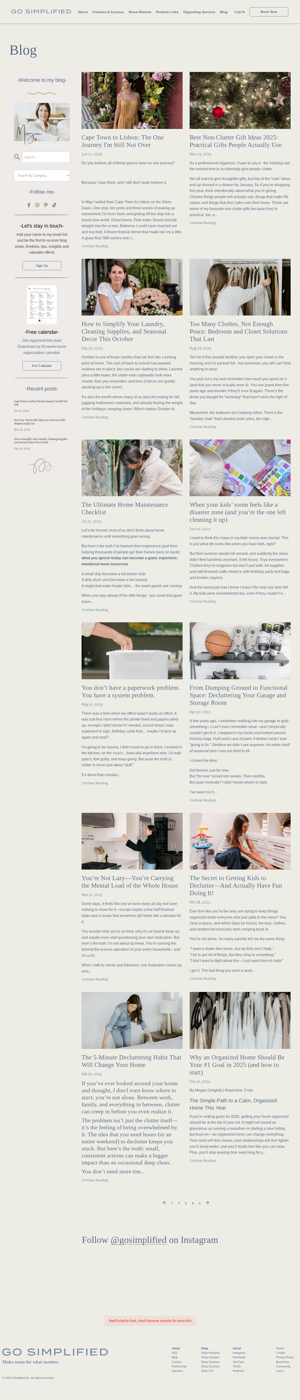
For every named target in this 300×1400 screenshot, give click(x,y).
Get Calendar (42, 366)
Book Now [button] (269, 12)
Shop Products (210, 1353)
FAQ (174, 1353)
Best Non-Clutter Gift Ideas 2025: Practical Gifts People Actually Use (236, 141)
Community (283, 1366)
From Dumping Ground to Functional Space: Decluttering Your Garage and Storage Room (239, 695)
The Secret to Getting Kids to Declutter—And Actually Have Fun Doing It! (236, 886)
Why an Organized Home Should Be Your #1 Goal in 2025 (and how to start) (237, 1065)
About (83, 12)
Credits (280, 1353)
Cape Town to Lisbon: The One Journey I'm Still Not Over (123, 141)
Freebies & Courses (108, 12)
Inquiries (177, 1371)
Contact (177, 1362)
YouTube (238, 1362)
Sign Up (42, 265)
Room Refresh (140, 12)
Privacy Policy (285, 1357)
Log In (240, 12)
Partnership (179, 1366)
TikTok (237, 1366)
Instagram (239, 1353)
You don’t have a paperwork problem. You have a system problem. (131, 691)
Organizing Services (199, 12)
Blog (224, 12)
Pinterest (238, 1371)
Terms (280, 1348)
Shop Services (210, 1362)
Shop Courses (210, 1366)
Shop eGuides (210, 1357)
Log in (280, 1371)
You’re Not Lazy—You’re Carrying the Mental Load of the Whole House (130, 882)
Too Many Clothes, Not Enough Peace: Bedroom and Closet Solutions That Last (239, 331)
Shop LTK (207, 1371)
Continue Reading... (96, 246)
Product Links (167, 12)
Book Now (282, 1362)
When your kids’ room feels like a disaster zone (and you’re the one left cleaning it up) (238, 512)
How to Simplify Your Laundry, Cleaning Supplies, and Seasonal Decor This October (124, 331)
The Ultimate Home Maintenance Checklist (125, 508)
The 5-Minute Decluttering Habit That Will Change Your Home (131, 1061)
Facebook (239, 1357)
